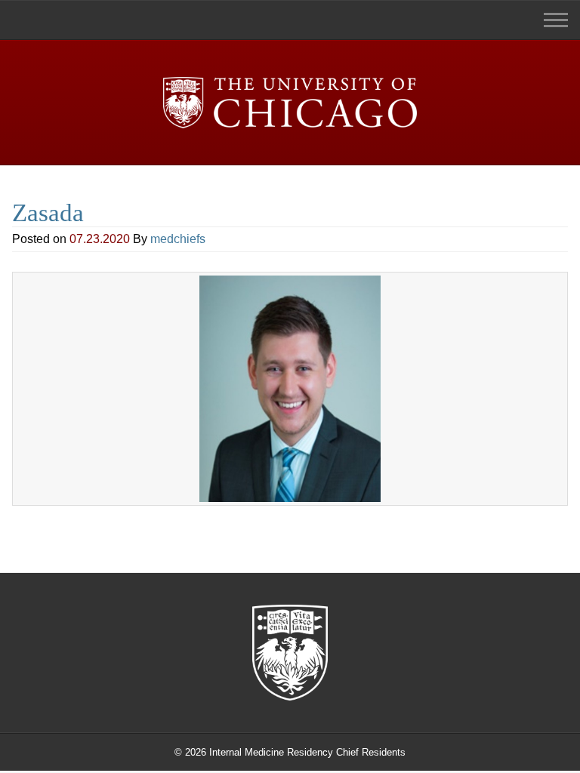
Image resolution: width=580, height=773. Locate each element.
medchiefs (177, 239)
